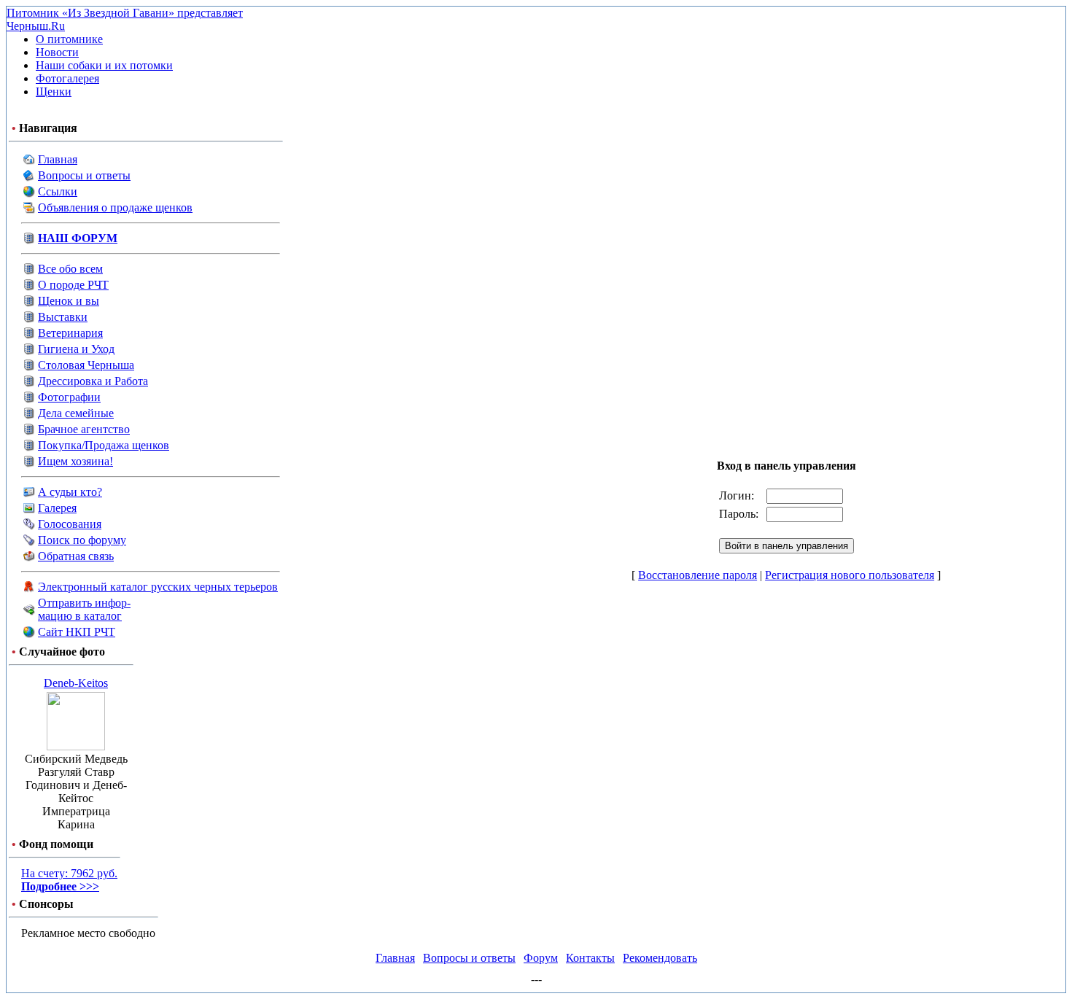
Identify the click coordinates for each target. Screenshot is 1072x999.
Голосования (69, 524)
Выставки (63, 317)
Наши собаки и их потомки (104, 65)
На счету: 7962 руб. (69, 880)
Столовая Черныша (86, 365)
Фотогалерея (67, 78)
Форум (541, 958)
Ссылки (57, 191)
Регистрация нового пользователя (849, 575)
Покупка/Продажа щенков (103, 445)
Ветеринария (70, 333)
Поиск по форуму (82, 540)
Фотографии (69, 397)
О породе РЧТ (73, 285)
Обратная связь (76, 556)
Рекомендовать (660, 958)
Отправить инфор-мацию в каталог (84, 609)
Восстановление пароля (697, 575)
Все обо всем (70, 269)
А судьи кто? (70, 492)
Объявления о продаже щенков (115, 207)
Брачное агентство (84, 429)
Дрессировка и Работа (93, 381)
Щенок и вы (68, 301)
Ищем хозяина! (75, 461)
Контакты (590, 958)
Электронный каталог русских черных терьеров (158, 586)
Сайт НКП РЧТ (76, 632)
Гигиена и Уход (76, 349)
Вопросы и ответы (84, 175)
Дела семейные (76, 413)
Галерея (57, 508)
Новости (57, 52)
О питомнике (69, 39)
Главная (57, 159)
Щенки (53, 91)
